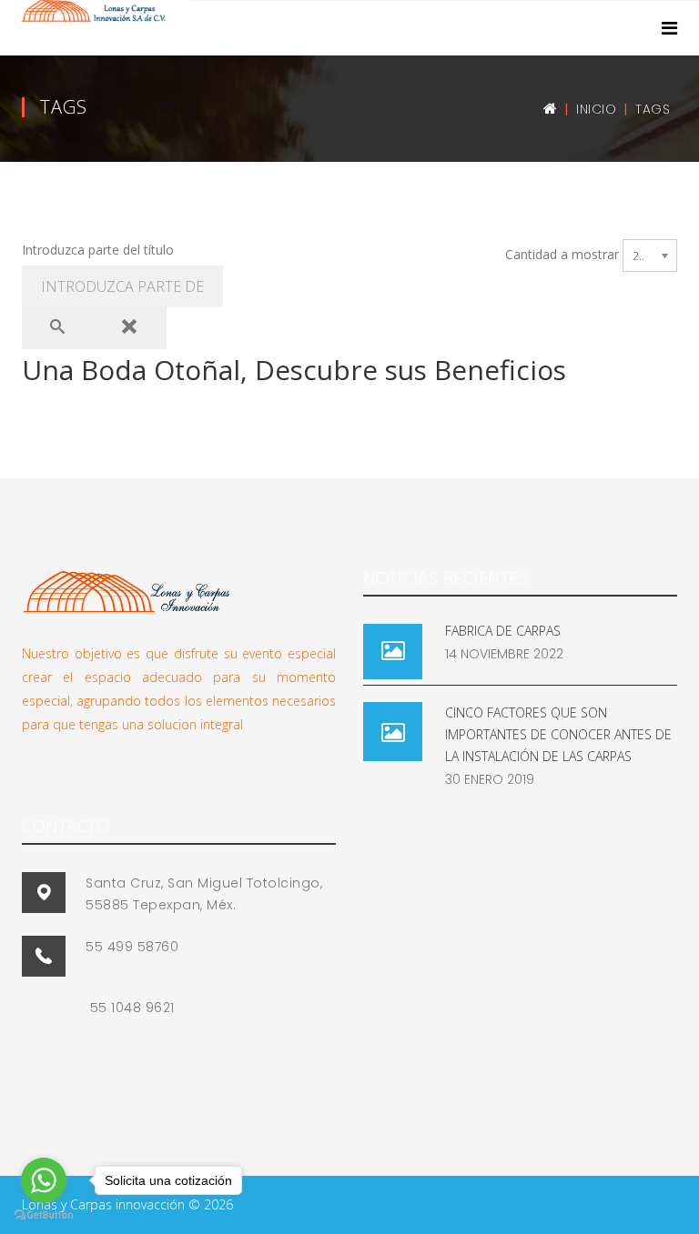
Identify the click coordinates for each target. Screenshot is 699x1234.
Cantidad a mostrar (562, 254)
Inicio (596, 109)
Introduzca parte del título (99, 249)
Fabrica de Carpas (503, 630)
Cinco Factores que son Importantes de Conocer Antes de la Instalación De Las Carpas (558, 734)
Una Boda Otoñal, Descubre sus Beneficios (294, 369)
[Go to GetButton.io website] (44, 1215)
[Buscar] (58, 328)
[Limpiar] (130, 328)
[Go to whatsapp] (43, 1180)
